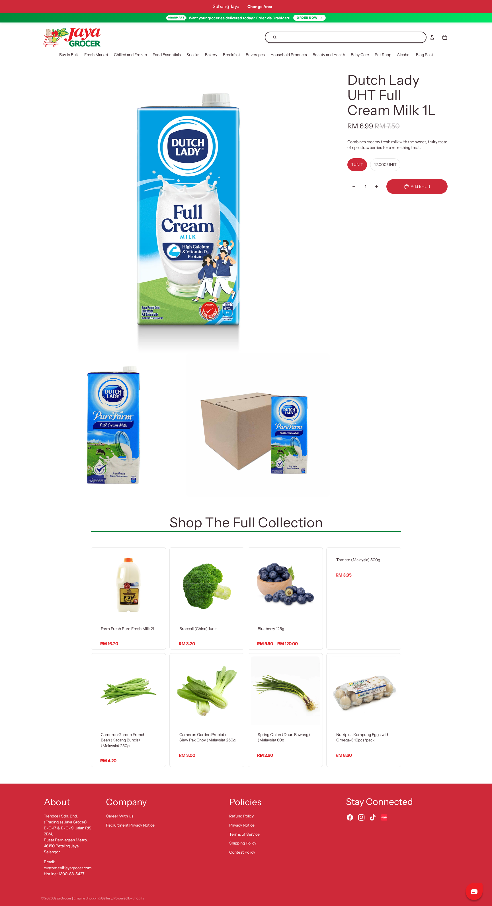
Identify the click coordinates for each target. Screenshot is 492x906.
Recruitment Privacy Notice (130, 825)
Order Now (307, 18)
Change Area (259, 6)
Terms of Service (244, 834)
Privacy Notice (242, 825)
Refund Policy (241, 816)
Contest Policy (242, 852)
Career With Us (120, 816)
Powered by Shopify (128, 898)
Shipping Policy (242, 843)
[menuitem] (69, 55)
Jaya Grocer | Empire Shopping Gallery (82, 898)
